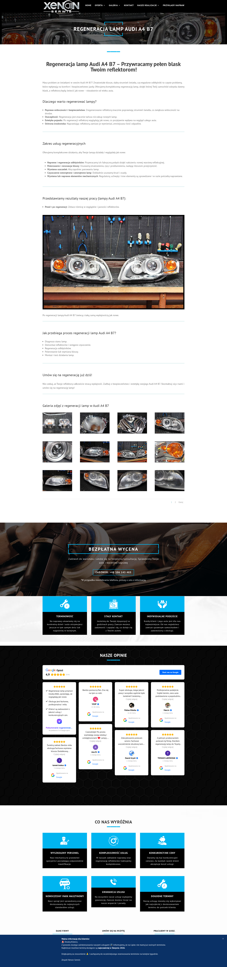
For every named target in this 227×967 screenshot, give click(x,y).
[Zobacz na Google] (95, 699)
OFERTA (99, 5)
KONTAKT (129, 5)
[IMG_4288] (95, 432)
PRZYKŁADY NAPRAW (173, 5)
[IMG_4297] (113, 308)
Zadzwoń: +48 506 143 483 (113, 572)
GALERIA (113, 5)
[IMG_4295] (169, 432)
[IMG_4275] (95, 490)
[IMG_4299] (132, 461)
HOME (88, 5)
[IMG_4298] (95, 461)
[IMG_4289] (132, 432)
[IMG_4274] (57, 490)
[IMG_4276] (132, 490)
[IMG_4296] (57, 461)
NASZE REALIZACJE (147, 5)
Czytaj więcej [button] (131, 699)
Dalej (181, 502)
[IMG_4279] (169, 490)
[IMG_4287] (57, 432)
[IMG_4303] (169, 461)
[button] (223, 938)
